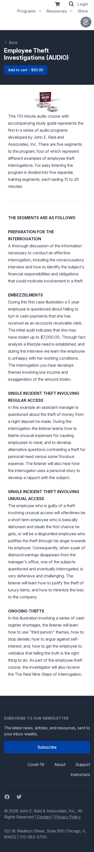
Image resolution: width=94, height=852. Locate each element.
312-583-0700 (33, 836)
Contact (44, 816)
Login (82, 4)
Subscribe (47, 747)
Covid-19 (36, 764)
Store (83, 11)
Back (13, 42)
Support (82, 764)
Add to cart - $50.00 (25, 70)
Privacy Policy (68, 816)
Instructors (80, 774)
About (59, 764)
